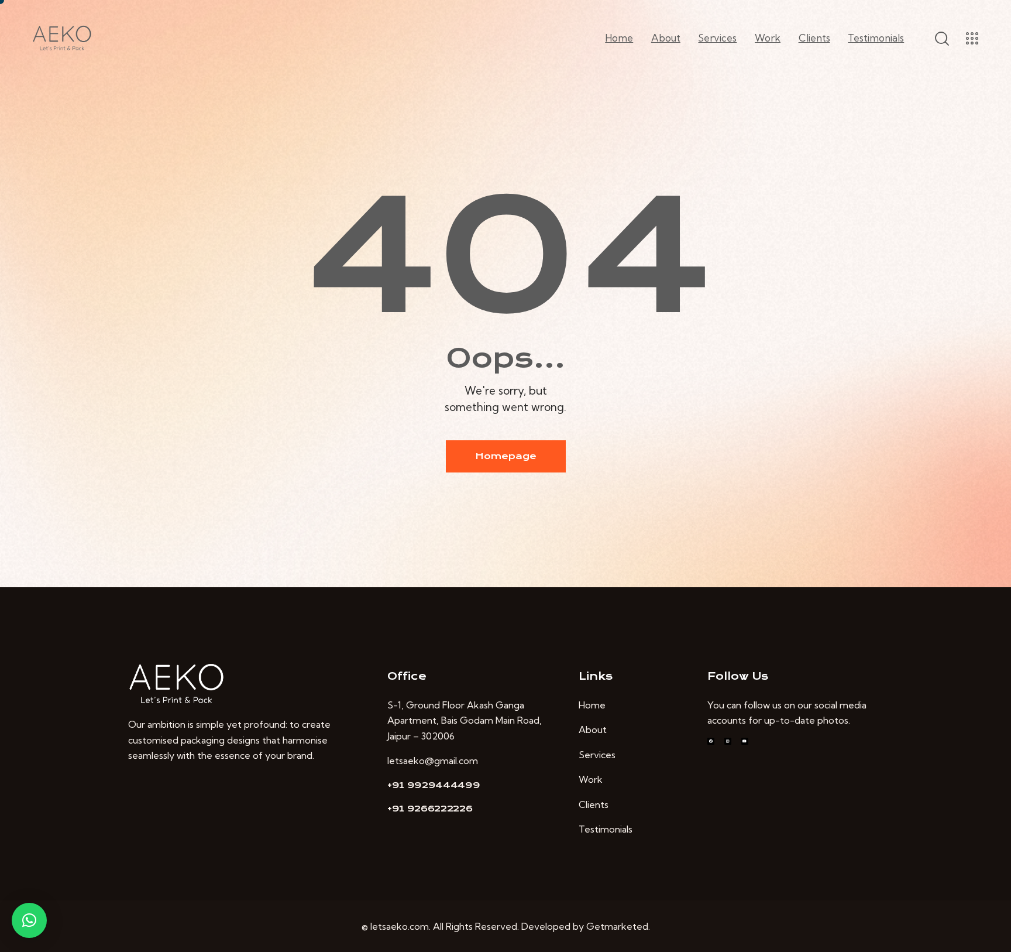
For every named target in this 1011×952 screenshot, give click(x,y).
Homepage (506, 456)
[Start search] (941, 38)
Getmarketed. (618, 926)
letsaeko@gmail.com (432, 760)
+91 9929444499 (433, 785)
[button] (29, 920)
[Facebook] (710, 741)
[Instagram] (727, 741)
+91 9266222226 (430, 808)
